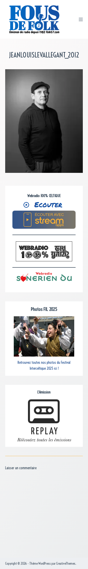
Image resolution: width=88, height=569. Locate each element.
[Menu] (81, 19)
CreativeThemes (65, 563)
